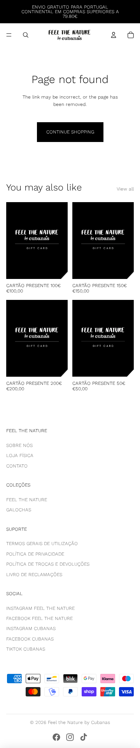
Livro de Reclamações (34, 574)
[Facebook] (56, 737)
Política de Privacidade (35, 554)
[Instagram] (70, 737)
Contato (17, 466)
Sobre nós (19, 445)
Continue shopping (70, 132)
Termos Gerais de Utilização (42, 543)
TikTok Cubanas (25, 649)
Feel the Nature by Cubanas (79, 722)
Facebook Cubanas (30, 639)
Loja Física (19, 455)
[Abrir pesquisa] (25, 34)
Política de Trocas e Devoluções (47, 564)
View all (125, 189)
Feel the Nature (26, 499)
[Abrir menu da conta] (113, 34)
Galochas (18, 510)
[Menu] (9, 35)
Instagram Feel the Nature (40, 608)
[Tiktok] (83, 737)
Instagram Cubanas (31, 628)
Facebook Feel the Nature (39, 618)
